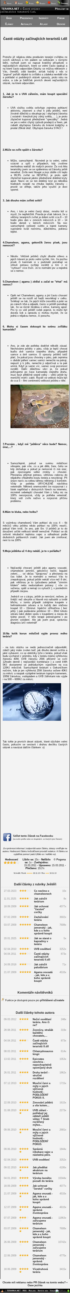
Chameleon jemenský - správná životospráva (40, 1260)
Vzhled (53, 1291)
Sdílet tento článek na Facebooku (33, 835)
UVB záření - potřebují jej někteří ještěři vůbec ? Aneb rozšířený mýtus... (41, 1117)
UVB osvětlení (42, 949)
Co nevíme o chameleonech (43, 892)
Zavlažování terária (41, 918)
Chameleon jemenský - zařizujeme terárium (39, 1246)
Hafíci (8, 3)
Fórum (61, 18)
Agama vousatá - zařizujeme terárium (43, 1220)
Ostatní (61, 24)
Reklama (32, 1291)
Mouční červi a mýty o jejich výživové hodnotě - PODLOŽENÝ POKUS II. (41, 1090)
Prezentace (26, 18)
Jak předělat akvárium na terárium (40, 1170)
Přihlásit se (62, 8)
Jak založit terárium (40, 900)
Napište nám (43, 1291)
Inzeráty (43, 18)
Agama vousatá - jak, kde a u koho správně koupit (43, 976)
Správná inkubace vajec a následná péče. (43, 1152)
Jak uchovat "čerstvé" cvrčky (41, 909)
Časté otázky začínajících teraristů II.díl (42, 956)
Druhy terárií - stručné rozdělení (41, 1075)
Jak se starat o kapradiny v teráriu (42, 941)
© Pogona (60, 859)
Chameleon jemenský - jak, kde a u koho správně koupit (43, 929)
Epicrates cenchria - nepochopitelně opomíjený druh (42, 1063)
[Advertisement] (35, 790)
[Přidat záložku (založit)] (2, 1292)
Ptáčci (31, 3)
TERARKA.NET (10, 8)
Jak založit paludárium (41, 966)
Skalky (53, 3)
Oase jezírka (35, 1285)
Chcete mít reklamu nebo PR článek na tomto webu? (34, 1282)
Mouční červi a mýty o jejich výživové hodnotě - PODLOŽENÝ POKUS (41, 1137)
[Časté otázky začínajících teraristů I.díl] (39, 427)
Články (9, 24)
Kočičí (20, 3)
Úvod (9, 18)
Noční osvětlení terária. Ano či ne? (42, 1022)
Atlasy (44, 24)
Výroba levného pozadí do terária (43, 1179)
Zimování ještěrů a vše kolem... (43, 1104)
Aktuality (26, 24)
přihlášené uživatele (52, 1000)
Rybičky (42, 3)
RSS (25, 1291)
